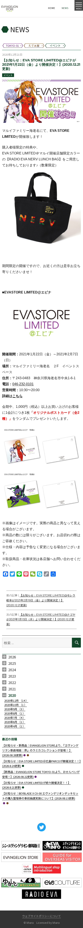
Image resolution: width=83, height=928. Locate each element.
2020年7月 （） (14, 718)
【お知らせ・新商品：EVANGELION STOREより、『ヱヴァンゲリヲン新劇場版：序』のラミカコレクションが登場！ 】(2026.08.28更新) (40, 750)
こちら (17, 396)
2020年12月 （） (16, 701)
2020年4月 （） (14, 726)
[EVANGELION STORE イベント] (9, 8)
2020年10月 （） (15, 705)
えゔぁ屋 (28, 755)
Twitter (41, 827)
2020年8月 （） (14, 713)
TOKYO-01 (24, 755)
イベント (8, 75)
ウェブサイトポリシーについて (41, 916)
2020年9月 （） (14, 709)
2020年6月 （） (14, 722)
